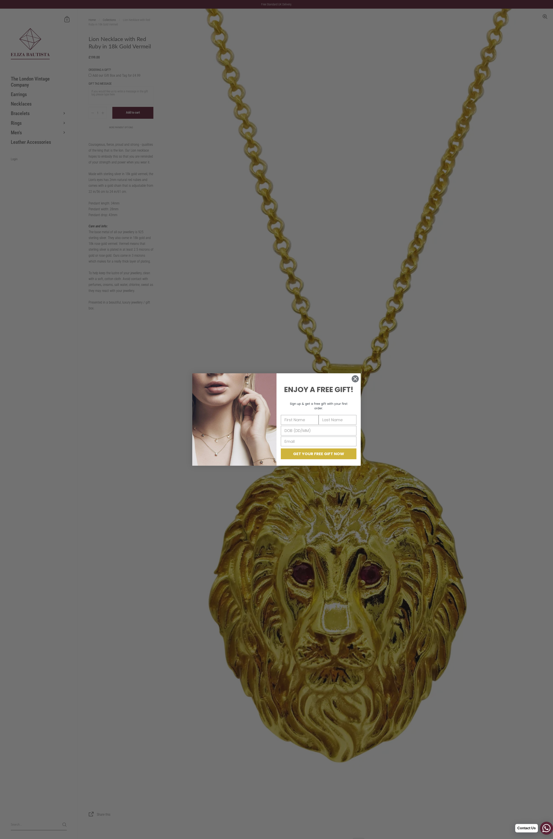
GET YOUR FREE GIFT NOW (318, 453)
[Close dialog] (355, 379)
